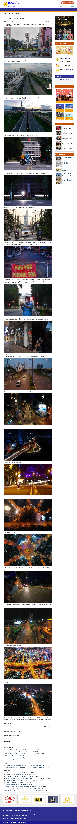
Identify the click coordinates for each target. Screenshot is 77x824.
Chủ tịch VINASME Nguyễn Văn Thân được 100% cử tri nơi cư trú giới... (67, 138)
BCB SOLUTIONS (31, 822)
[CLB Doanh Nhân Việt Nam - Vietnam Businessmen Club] (11, 4)
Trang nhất (6, 10)
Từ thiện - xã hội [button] (52, 10)
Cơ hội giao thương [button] (42, 10)
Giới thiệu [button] (13, 10)
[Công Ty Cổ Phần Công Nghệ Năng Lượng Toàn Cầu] (38, 799)
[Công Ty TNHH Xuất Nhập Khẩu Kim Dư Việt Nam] (53, 799)
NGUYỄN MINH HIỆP (68, 69)
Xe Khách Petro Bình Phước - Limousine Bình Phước (67, 174)
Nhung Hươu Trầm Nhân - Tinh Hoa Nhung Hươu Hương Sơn (67, 159)
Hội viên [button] (19, 10)
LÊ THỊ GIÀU (61, 79)
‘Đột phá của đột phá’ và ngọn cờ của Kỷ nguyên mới (66, 128)
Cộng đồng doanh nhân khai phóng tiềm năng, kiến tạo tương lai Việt (67, 143)
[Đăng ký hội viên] (67, 2)
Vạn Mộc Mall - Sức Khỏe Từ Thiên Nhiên (67, 163)
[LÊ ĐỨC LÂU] (58, 65)
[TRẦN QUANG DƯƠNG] (58, 59)
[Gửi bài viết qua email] (46, 21)
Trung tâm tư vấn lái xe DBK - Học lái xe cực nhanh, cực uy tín (67, 170)
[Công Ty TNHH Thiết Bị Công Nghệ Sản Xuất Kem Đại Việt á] (67, 799)
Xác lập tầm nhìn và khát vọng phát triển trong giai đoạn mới (67, 133)
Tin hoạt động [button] (32, 10)
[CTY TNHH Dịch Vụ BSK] (10, 799)
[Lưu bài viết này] (50, 21)
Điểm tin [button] (25, 10)
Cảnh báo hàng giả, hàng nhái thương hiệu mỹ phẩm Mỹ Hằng (67, 180)
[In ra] (48, 21)
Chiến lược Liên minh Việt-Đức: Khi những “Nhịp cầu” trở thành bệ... (67, 148)
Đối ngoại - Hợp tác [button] (63, 10)
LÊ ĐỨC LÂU (66, 64)
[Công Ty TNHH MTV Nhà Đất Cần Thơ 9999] (24, 799)
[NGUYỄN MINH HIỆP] (58, 70)
